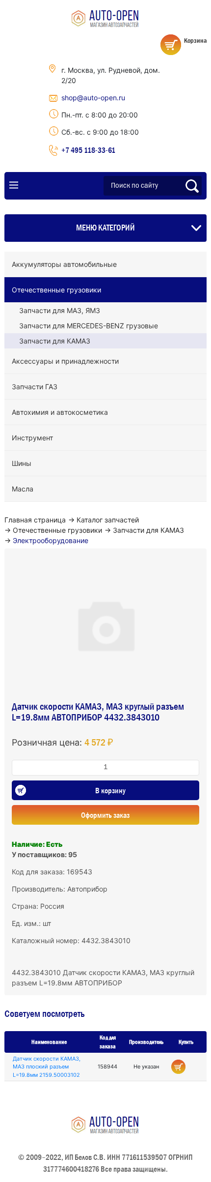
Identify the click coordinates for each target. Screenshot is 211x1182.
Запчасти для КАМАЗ (54, 341)
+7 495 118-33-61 (88, 149)
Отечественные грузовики (56, 290)
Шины (21, 463)
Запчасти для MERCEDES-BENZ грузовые (88, 325)
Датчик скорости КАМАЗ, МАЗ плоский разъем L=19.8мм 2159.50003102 (46, 1066)
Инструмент (32, 437)
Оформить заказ (105, 814)
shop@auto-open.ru (93, 97)
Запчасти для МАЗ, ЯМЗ (59, 310)
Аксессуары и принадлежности (65, 361)
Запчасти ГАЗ (34, 386)
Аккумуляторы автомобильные (64, 264)
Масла (22, 489)
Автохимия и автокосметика (60, 412)
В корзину (110, 790)
